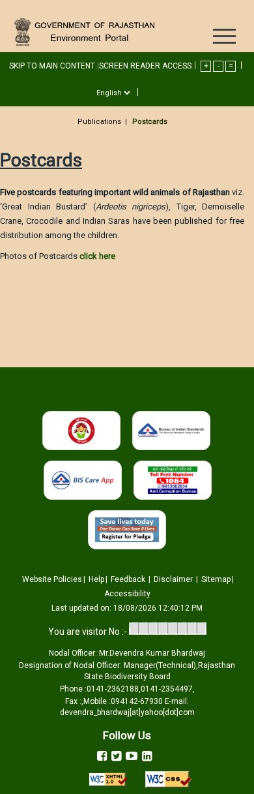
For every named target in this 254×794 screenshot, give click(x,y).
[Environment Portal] (86, 32)
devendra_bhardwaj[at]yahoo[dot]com (127, 712)
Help (96, 579)
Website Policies (52, 579)
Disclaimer (174, 579)
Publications (99, 121)
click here (97, 256)
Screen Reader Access (145, 65)
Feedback (129, 579)
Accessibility (127, 593)
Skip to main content (53, 65)
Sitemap (216, 579)
